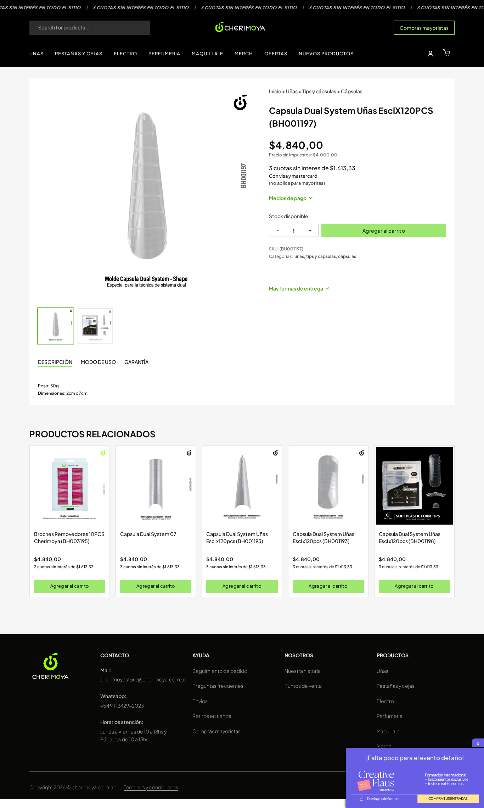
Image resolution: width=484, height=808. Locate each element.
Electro (385, 701)
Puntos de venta (303, 685)
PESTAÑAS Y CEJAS (78, 53)
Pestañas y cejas (396, 685)
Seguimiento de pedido (219, 671)
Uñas (292, 91)
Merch (384, 746)
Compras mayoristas (424, 27)
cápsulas (347, 256)
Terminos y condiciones (151, 787)
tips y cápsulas (321, 256)
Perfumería (390, 716)
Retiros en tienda (211, 716)
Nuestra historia (303, 671)
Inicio (275, 91)
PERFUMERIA (164, 53)
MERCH (244, 53)
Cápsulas (351, 91)
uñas (299, 256)
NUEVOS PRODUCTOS (326, 53)
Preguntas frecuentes (217, 685)
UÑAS (36, 53)
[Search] (137, 27)
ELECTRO (125, 53)
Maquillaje (388, 731)
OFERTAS (275, 53)
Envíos (200, 701)
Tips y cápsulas (319, 91)
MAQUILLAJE (207, 53)
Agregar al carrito (383, 230)
